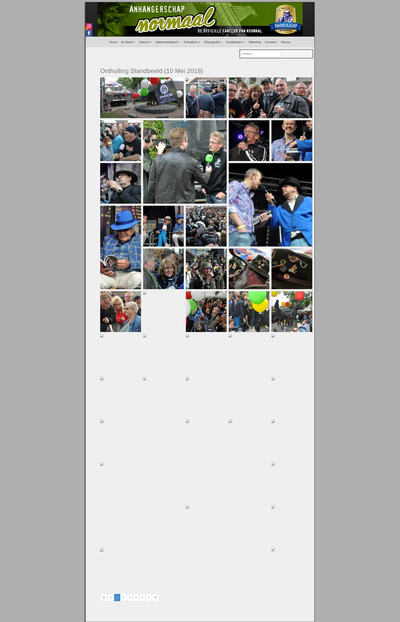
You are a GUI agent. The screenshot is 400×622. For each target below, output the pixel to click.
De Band (126, 42)
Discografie (211, 42)
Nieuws (286, 42)
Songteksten (234, 42)
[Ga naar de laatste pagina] (155, 597)
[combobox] (260, 53)
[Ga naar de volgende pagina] (148, 597)
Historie (144, 42)
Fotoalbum (191, 42)
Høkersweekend (166, 42)
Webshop (255, 42)
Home (113, 42)
